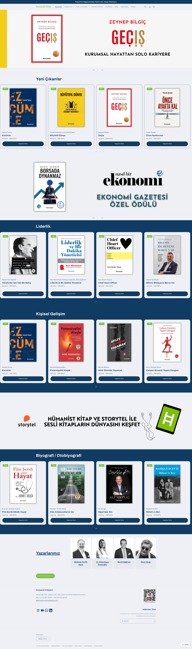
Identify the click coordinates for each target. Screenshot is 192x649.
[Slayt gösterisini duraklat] (103, 70)
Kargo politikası (98, 646)
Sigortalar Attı (105, 510)
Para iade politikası (67, 646)
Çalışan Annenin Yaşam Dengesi (162, 368)
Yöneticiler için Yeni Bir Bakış (16, 281)
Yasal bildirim (78, 646)
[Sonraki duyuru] (155, 2)
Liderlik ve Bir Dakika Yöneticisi (68, 281)
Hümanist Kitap (44, 646)
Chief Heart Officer (107, 281)
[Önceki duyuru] (36, 2)
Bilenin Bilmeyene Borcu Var (160, 281)
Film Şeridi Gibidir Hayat (14, 510)
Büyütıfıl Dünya (62, 134)
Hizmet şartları (88, 646)
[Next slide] (100, 152)
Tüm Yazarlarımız (45, 576)
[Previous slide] (91, 152)
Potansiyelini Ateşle (60, 368)
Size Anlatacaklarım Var (62, 510)
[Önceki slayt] (89, 70)
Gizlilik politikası (55, 646)
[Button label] (154, 621)
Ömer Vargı (146, 562)
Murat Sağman (124, 562)
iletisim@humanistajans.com (47, 600)
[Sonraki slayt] (98, 70)
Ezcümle (7, 134)
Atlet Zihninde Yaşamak (110, 368)
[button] (69, 7)
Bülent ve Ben (153, 510)
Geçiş (103, 134)
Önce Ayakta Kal (154, 134)
